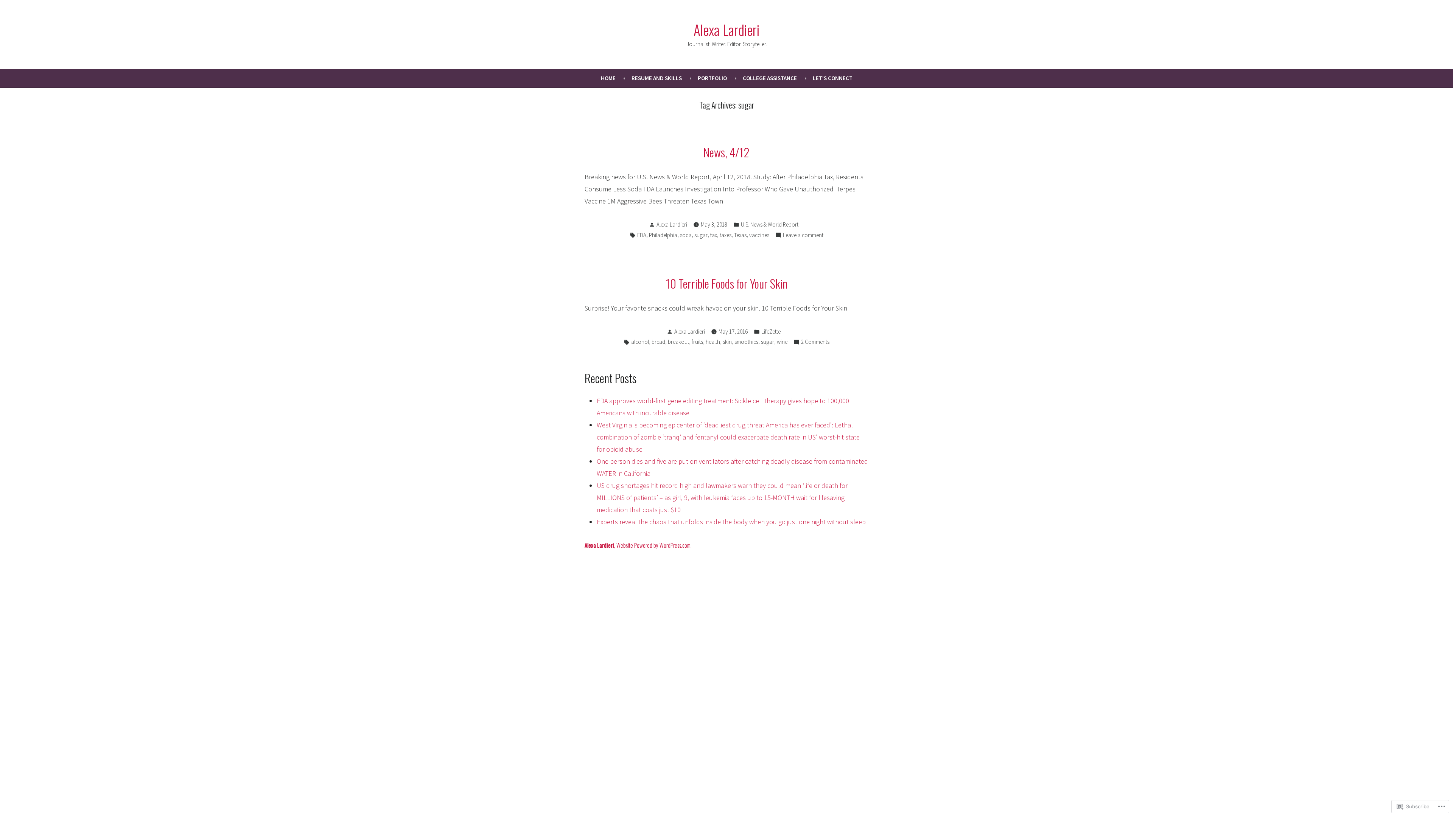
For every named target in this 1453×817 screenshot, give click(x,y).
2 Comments (815, 342)
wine (782, 341)
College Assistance (770, 78)
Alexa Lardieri (726, 29)
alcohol (640, 341)
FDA (641, 235)
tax (713, 235)
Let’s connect (833, 78)
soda (686, 235)
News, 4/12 (726, 152)
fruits (697, 341)
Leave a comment (803, 236)
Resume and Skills (657, 78)
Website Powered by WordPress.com (653, 545)
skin (727, 341)
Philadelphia (663, 235)
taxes (725, 235)
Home (608, 78)
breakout (678, 341)
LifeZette (771, 331)
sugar (701, 235)
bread (658, 341)
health (713, 341)
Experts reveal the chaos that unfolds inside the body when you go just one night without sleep (731, 521)
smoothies (746, 341)
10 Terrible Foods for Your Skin (726, 283)
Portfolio (712, 78)
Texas (740, 235)
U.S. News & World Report (769, 224)
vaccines (759, 235)
